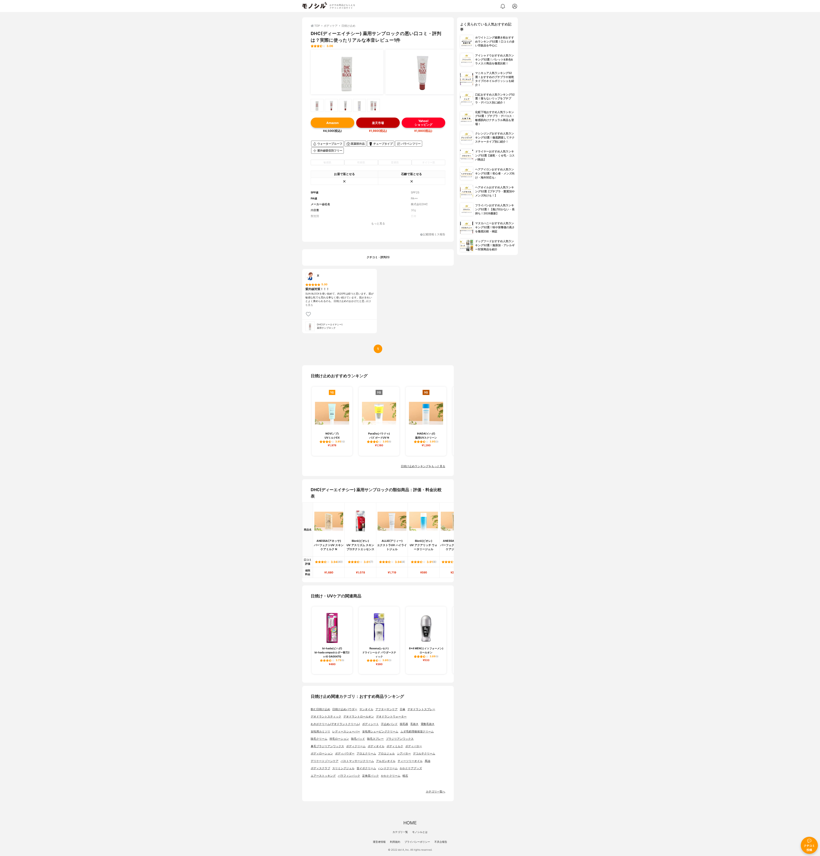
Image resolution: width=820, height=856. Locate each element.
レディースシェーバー (346, 731)
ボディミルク (395, 746)
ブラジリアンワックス (400, 738)
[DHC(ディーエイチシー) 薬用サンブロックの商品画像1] (347, 72)
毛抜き (414, 724)
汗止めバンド (389, 724)
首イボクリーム (366, 768)
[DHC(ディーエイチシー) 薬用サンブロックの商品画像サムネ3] (345, 105)
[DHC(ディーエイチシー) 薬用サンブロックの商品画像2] (421, 72)
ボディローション (322, 753)
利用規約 (395, 841)
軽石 (405, 775)
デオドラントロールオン (358, 716)
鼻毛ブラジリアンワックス (327, 746)
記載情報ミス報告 (434, 234)
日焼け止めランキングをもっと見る (423, 466)
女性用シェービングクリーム (380, 731)
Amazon (332, 123)
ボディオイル (376, 746)
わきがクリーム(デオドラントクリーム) (335, 724)
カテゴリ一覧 (400, 832)
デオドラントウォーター (391, 716)
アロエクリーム (366, 753)
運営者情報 (379, 841)
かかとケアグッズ (411, 768)
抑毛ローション (339, 738)
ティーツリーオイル (410, 761)
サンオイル (366, 709)
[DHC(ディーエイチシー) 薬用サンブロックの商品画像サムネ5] (373, 105)
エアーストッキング (323, 775)
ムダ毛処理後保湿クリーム (417, 731)
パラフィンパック (349, 775)
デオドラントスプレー (421, 709)
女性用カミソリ (320, 731)
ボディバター (413, 746)
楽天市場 (378, 123)
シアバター (404, 753)
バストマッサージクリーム (357, 761)
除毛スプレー (375, 738)
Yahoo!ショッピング (423, 122)
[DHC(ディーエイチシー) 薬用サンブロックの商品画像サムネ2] (331, 105)
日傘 (402, 709)
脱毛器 (404, 724)
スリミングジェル (343, 768)
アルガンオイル (385, 761)
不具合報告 (440, 841)
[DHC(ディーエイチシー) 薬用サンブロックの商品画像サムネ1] (317, 105)
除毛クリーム (319, 738)
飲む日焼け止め (320, 709)
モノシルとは (420, 832)
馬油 (427, 761)
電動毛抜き (428, 724)
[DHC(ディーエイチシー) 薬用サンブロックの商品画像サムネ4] (359, 105)
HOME (410, 822)
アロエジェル (386, 753)
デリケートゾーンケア (324, 761)
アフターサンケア (386, 709)
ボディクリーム (356, 746)
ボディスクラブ (320, 768)
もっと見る (378, 223)
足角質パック (370, 775)
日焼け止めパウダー (344, 709)
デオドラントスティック (326, 716)
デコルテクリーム (424, 753)
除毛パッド (358, 738)
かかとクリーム (390, 775)
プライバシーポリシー (417, 841)
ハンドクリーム (388, 768)
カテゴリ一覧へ (435, 791)
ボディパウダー (344, 753)
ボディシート (370, 724)
